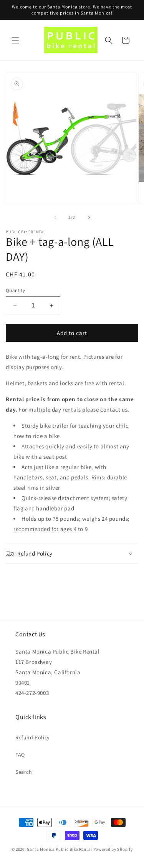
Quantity (15, 290)
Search (23, 771)
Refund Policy (32, 737)
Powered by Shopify (113, 849)
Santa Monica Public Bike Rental (59, 849)
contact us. (114, 409)
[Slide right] (89, 217)
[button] (15, 40)
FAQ (20, 754)
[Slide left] (55, 217)
